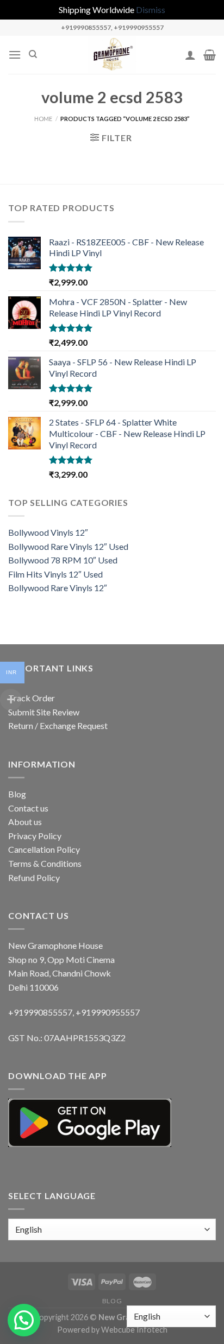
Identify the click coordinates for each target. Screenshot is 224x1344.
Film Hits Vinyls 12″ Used (55, 574)
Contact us (28, 808)
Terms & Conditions (45, 863)
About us (25, 821)
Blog (17, 794)
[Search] (33, 54)
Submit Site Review (43, 712)
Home (43, 118)
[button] (24, 1320)
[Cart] (209, 55)
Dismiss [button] (150, 9)
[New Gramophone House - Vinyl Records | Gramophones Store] (112, 55)
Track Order (31, 698)
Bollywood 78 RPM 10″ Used (62, 560)
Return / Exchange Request (58, 725)
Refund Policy (34, 877)
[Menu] (14, 54)
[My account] (190, 55)
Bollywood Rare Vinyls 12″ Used (68, 546)
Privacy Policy (34, 836)
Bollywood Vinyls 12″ (48, 532)
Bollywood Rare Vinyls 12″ (57, 587)
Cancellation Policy (44, 849)
